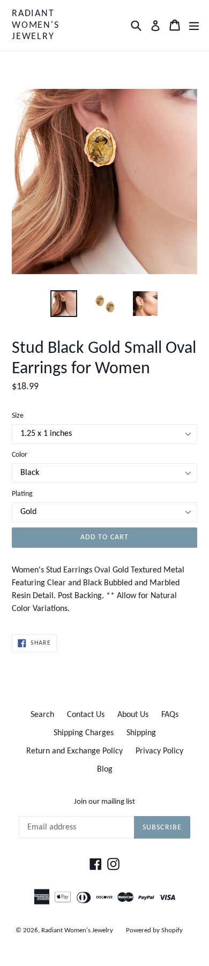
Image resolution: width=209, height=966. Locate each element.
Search (42, 715)
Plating (22, 494)
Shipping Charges (84, 733)
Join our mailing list (104, 802)
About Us (132, 715)
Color (19, 455)
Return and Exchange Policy (74, 751)
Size (18, 416)
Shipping (141, 733)
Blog (105, 769)
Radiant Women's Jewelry (35, 25)
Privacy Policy (159, 751)
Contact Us (85, 715)
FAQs (169, 715)
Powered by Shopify (154, 930)
